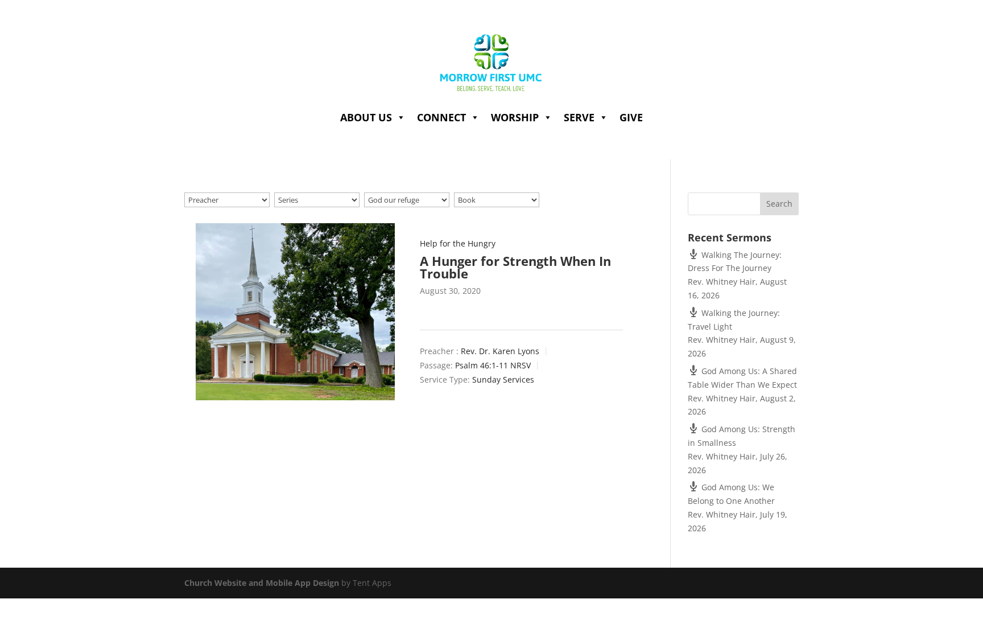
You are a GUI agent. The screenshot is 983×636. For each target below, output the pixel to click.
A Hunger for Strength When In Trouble (515, 267)
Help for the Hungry (457, 243)
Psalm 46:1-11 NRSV (493, 365)
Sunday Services (503, 380)
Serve (579, 117)
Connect (441, 117)
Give (631, 117)
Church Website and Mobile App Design (261, 582)
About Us (366, 117)
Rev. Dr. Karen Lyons (500, 351)
